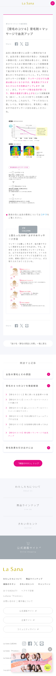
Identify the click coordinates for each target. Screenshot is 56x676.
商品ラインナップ (34, 578)
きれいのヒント (27, 584)
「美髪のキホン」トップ (28, 463)
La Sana (28, 3)
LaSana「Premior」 (13, 596)
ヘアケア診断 (27, 590)
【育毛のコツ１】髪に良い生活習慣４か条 (28, 394)
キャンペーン (44, 584)
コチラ (44, 214)
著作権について (25, 601)
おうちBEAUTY (10, 590)
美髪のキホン (9, 584)
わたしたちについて (12, 578)
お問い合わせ (9, 601)
